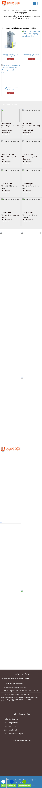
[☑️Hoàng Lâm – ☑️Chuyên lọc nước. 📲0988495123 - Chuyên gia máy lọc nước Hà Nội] (13, 3)
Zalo (3, 785)
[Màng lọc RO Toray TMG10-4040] (31, 41)
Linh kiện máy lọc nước (19, 10)
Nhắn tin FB (11, 785)
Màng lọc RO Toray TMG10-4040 (31, 55)
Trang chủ (6, 10)
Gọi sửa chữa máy (24, 785)
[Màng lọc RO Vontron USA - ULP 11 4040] (10, 75)
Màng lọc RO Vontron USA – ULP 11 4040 (11, 88)
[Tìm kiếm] (38, 3)
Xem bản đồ (5, 134)
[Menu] (34, 3)
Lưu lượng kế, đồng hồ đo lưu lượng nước (10, 55)
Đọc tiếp (10, 59)
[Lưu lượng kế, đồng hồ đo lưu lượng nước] (10, 41)
